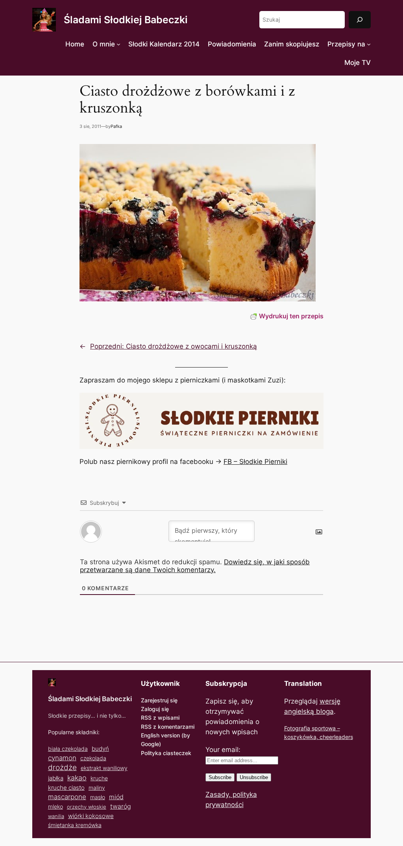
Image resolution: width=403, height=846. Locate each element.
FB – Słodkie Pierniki (255, 461)
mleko (55, 807)
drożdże (62, 767)
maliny (97, 787)
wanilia (56, 816)
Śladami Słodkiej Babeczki (126, 20)
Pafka (116, 126)
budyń (100, 748)
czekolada (93, 758)
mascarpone (67, 796)
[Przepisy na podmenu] (369, 44)
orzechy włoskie (86, 807)
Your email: (222, 750)
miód (116, 797)
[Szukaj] (360, 19)
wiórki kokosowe (91, 816)
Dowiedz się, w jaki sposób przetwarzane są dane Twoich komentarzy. (195, 566)
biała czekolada (68, 748)
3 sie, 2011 (90, 126)
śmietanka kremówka (75, 825)
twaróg (120, 806)
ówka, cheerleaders (328, 736)
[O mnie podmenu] (118, 44)
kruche (99, 778)
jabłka (55, 778)
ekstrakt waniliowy (104, 768)
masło (97, 797)
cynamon (62, 758)
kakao (77, 777)
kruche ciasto (66, 787)
